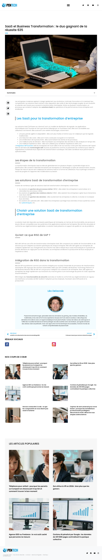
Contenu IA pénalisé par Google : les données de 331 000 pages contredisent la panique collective (83, 387)
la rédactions (7, 556)
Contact (28, 555)
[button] (68, 5)
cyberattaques (26, 203)
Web (6, 33)
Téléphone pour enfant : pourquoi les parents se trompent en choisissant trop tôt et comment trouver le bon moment (35, 366)
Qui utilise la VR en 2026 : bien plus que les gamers (82, 364)
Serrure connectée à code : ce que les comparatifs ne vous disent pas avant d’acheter (35, 409)
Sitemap (45, 555)
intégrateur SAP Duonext (24, 146)
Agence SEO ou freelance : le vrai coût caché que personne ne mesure (36, 386)
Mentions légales (37, 555)
